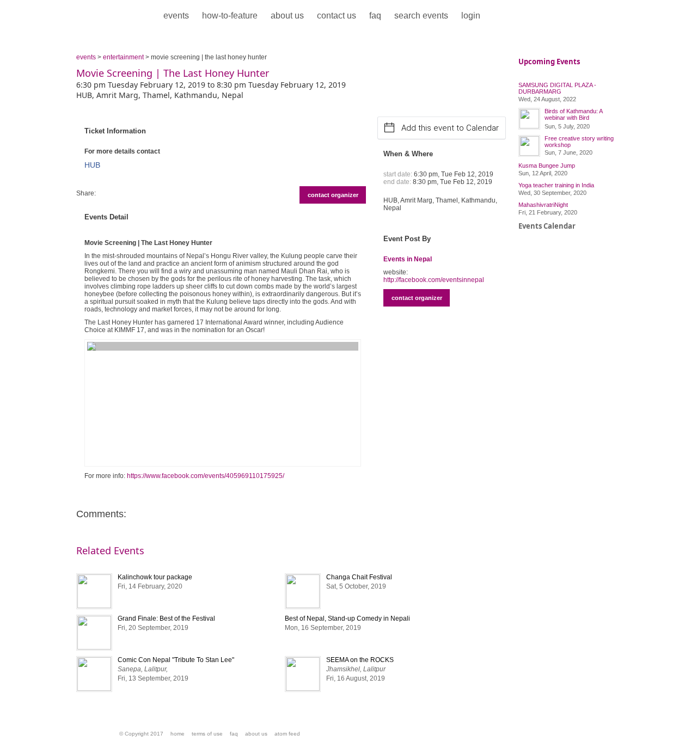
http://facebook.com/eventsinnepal (433, 280)
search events (421, 15)
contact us (336, 15)
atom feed (287, 734)
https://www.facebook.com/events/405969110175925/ (205, 476)
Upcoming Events (549, 61)
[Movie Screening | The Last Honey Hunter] (222, 403)
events (176, 15)
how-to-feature (230, 15)
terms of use (207, 734)
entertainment (123, 57)
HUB (92, 165)
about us (287, 15)
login (470, 15)
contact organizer (333, 195)
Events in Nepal (407, 259)
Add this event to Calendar (450, 128)
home (177, 734)
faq (375, 15)
